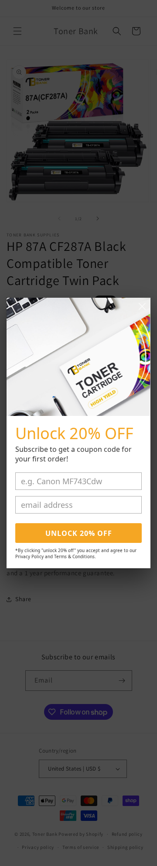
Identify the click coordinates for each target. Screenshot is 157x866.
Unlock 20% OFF (78, 533)
